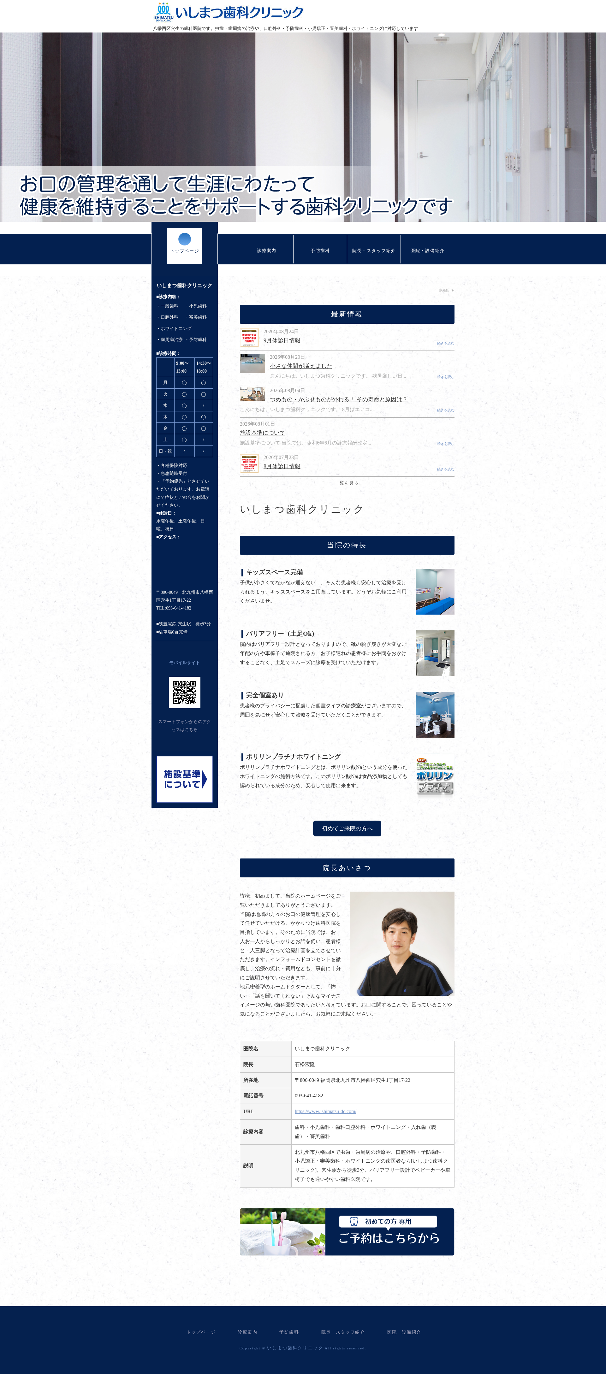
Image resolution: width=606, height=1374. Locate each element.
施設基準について (262, 433)
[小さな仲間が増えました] (252, 369)
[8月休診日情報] (249, 470)
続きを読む (445, 343)
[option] (303, 127)
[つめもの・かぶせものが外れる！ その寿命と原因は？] (252, 397)
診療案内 (266, 250)
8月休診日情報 (282, 466)
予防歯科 (320, 250)
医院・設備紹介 (428, 250)
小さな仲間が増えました (301, 366)
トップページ (184, 251)
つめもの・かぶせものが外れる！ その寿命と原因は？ (339, 399)
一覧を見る (347, 483)
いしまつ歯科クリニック (228, 12)
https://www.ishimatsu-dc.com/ (325, 1111)
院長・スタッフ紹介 (374, 250)
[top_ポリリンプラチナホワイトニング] (435, 794)
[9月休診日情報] (249, 343)
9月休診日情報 (282, 340)
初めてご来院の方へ (347, 828)
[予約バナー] (347, 1250)
